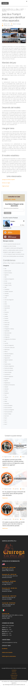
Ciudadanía (6, 289)
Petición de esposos (8, 370)
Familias (5, 25)
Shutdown (6, 393)
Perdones (14, 671)
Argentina (6, 274)
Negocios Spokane (8, 360)
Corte (5, 297)
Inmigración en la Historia (10, 339)
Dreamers (6, 312)
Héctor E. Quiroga (17, 24)
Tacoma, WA (5, 603)
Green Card (6, 322)
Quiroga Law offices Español (8, 179)
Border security (7, 283)
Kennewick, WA (6, 574)
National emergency (8, 353)
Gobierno (6, 320)
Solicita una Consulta (7, 652)
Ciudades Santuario (8, 291)
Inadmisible (6, 330)
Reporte (6, 380)
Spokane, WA (5, 567)
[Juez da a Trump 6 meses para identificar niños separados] (14, 36)
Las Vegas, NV (5, 581)
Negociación (7, 357)
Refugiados (6, 378)
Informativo (7, 335)
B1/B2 (5, 281)
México (6, 351)
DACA (5, 304)
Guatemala (6, 324)
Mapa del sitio (14, 677)
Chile (5, 287)
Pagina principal (5, 186)
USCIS (5, 399)
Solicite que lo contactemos (9, 656)
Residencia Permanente (9, 384)
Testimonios (14, 678)
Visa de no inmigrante (9, 409)
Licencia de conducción (9, 347)
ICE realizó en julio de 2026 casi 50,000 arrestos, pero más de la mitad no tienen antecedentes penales (13, 524)
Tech (5, 395)
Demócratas (7, 306)
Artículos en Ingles (6, 182)
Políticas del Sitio (14, 675)
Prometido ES (7, 374)
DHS (5, 310)
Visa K (5, 418)
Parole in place (7, 364)
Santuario (6, 389)
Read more (5, 467)
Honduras (6, 326)
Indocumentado (7, 333)
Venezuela (6, 403)
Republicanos (7, 382)
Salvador (6, 386)
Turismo (6, 397)
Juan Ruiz (17, 456)
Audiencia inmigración (9, 279)
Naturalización (7, 355)
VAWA (5, 401)
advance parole (7, 270)
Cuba (5, 301)
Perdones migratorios (9, 366)
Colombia (6, 293)
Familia (5, 314)
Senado (6, 391)
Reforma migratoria (8, 376)
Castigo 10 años (7, 285)
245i (5, 268)
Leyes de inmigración (9, 345)
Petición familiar (7, 372)
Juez (9, 25)
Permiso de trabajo (8, 368)
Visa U (5, 422)
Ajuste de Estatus (8, 272)
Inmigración (7, 337)
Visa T (5, 420)
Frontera (6, 318)
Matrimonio (7, 349)
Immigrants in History (9, 328)
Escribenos (4, 648)
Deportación (7, 308)
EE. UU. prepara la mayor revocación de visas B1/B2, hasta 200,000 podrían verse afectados (13, 493)
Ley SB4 (6, 343)
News (11, 25)
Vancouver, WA (5, 596)
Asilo (5, 277)
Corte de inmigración (9, 299)
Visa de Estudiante (8, 405)
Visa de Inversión (8, 407)
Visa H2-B (6, 416)
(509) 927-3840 (9, 199)
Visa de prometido (8, 411)
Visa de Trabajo (7, 413)
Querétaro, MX (5, 613)
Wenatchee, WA (6, 588)
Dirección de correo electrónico (11, 208)
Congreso (6, 295)
